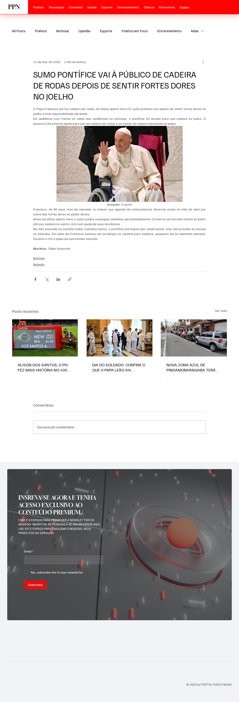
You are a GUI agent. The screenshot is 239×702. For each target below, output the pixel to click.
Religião (39, 264)
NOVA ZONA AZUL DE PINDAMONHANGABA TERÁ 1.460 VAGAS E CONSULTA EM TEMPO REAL (193, 367)
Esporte (106, 31)
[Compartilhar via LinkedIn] (58, 279)
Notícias (62, 31)
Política (41, 31)
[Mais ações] (203, 62)
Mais (195, 31)
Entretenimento (169, 31)
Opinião (84, 31)
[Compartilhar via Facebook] (35, 279)
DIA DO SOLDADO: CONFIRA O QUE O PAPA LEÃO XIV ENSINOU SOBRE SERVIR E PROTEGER (118, 367)
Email (29, 551)
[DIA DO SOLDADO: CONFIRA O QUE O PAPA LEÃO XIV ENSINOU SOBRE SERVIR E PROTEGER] (120, 337)
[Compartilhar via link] (69, 279)
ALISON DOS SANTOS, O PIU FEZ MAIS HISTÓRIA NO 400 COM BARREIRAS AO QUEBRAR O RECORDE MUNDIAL (45, 367)
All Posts (18, 31)
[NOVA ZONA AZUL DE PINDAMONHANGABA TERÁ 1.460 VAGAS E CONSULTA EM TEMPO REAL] (194, 337)
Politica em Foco (135, 31)
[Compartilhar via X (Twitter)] (47, 279)
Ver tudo (221, 311)
